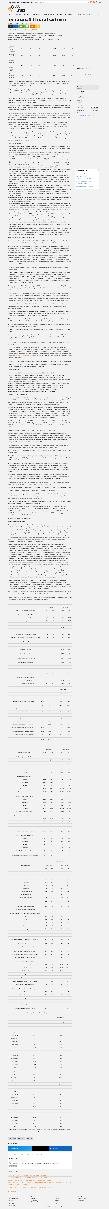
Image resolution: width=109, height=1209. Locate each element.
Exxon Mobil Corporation (24, 355)
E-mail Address (13, 1158)
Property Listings (49, 15)
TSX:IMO (34, 29)
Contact (56, 1201)
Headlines (26, 15)
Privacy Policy (56, 1163)
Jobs (97, 15)
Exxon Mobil (12, 1138)
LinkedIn (55, 1148)
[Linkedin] (16, 26)
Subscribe (13, 1166)
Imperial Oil (21, 1138)
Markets (78, 15)
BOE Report (11, 5)
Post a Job (57, 1200)
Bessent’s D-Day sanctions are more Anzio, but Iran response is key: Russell (29, 1180)
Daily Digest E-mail (35, 1201)
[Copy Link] (37, 26)
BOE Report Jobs (82, 1198)
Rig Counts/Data (87, 15)
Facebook (14, 1148)
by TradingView (87, 115)
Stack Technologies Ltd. (56, 1206)
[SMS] (26, 26)
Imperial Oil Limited (25, 29)
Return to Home (12, 1191)
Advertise (56, 1198)
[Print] (32, 26)
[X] (10, 26)
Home (10, 15)
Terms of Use (11, 1201)
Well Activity (36, 15)
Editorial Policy (11, 1205)
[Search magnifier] (88, 2)
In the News (10, 1200)
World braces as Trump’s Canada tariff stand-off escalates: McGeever (27, 1175)
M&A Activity (68, 15)
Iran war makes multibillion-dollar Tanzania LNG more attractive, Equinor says (30, 1187)
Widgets (33, 1198)
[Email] (21, 26)
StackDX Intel (81, 1200)
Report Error (57, 1203)
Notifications (34, 1200)
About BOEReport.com (13, 1198)
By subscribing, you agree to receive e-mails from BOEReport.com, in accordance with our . (35, 1163)
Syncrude (48, 91)
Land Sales (59, 15)
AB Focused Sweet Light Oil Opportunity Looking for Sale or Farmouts (27, 1177)
